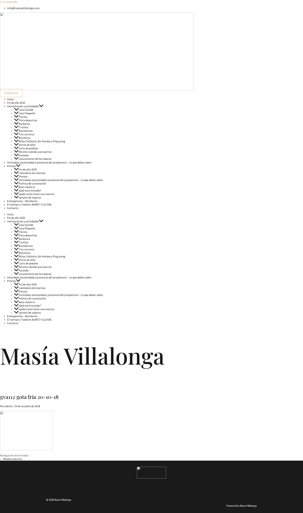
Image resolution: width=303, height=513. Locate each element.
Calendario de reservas (32, 173)
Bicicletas (24, 137)
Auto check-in (27, 187)
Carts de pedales (28, 148)
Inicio (10, 99)
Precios (11, 166)
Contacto (12, 208)
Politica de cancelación (32, 183)
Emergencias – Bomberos (22, 201)
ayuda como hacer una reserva (36, 194)
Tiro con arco (26, 134)
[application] (41, 106)
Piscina (23, 116)
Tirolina (23, 127)
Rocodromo (26, 130)
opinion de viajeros (30, 197)
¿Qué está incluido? (30, 190)
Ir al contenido (9, 2)
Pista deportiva (28, 120)
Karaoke (24, 155)
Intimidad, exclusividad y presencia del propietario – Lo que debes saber (49, 162)
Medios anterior (11, 459)
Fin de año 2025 (16, 102)
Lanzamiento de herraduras (35, 159)
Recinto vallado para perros (35, 151)
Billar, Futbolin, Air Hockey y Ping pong (42, 141)
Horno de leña (27, 144)
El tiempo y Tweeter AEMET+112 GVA (29, 204)
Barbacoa (24, 123)
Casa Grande (26, 109)
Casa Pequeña (27, 113)
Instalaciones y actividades (23, 106)
